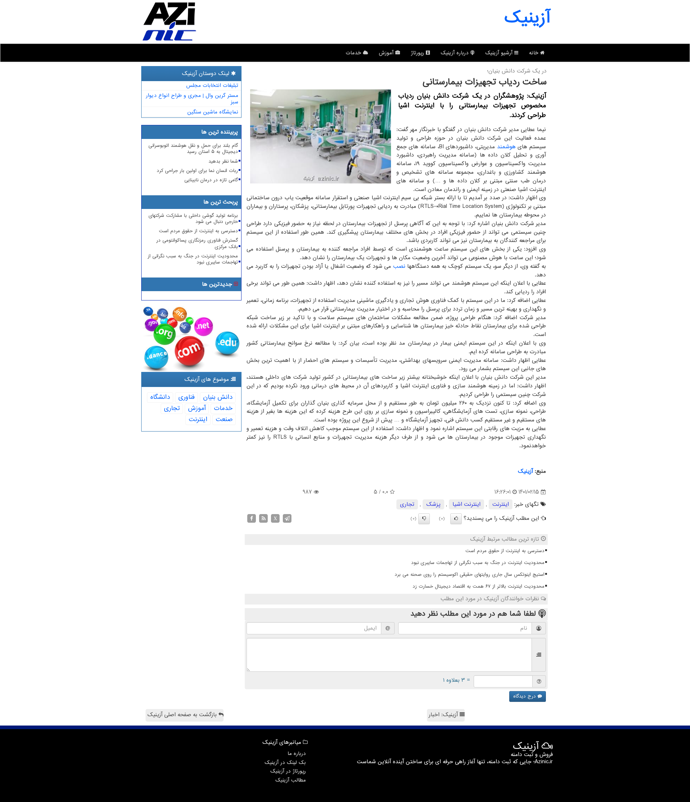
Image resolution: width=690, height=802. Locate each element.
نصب (399, 266)
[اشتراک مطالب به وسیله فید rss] (263, 518)
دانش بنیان (218, 397)
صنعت (224, 419)
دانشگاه (160, 397)
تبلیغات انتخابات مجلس (212, 85)
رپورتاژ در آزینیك (288, 771)
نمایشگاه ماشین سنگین (212, 112)
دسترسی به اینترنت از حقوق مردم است (504, 550)
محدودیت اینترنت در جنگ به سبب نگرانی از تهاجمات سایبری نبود (477, 562)
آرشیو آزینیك (499, 53)
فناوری (186, 397)
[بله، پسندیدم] (456, 518)
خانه (534, 53)
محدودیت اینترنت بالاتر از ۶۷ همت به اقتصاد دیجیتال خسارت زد (478, 586)
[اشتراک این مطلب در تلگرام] (287, 518)
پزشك (433, 504)
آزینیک (527, 18)
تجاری (407, 504)
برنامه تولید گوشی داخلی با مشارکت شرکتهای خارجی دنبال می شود (193, 218)
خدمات (354, 53)
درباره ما (297, 753)
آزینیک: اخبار (444, 714)
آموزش (387, 53)
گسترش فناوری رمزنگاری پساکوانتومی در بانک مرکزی (197, 243)
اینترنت (500, 504)
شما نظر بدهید (223, 161)
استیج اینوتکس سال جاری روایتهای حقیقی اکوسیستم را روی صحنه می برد (469, 574)
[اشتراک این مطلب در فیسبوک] (252, 518)
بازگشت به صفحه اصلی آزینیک (182, 714)
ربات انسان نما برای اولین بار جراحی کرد (197, 170)
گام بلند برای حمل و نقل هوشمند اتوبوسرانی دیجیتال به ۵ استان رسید (193, 148)
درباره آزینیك (455, 53)
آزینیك (525, 471)
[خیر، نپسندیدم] (424, 518)
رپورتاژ (418, 53)
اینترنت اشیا (466, 504)
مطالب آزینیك (290, 780)
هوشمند (506, 147)
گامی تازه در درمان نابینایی (211, 180)
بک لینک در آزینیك (285, 762)
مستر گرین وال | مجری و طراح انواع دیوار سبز (192, 99)
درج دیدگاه (525, 696)
